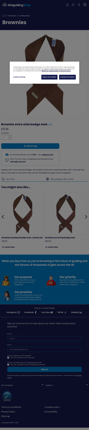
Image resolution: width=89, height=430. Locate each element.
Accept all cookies (67, 77)
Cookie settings (19, 77)
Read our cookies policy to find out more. (56, 71)
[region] (44, 73)
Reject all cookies (49, 77)
